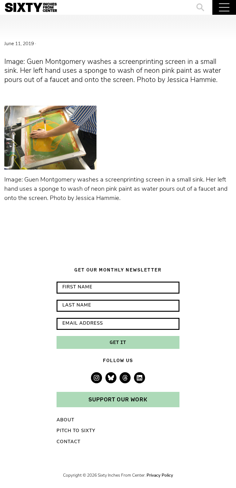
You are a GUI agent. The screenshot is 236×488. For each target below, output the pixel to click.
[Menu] (224, 7)
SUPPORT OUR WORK (118, 399)
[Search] (200, 7)
